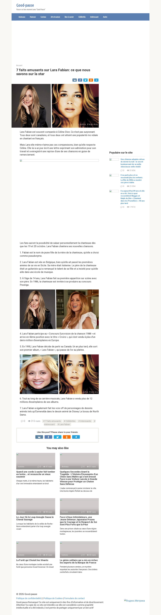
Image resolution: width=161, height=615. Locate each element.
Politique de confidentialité (28, 598)
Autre (105, 17)
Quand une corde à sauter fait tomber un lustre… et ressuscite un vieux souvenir (35, 474)
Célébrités (82, 17)
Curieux (43, 17)
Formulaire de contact (74, 598)
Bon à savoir (69, 17)
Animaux (22, 17)
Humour (33, 17)
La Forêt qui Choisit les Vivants (32, 560)
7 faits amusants (53, 421)
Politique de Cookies (53, 598)
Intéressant (94, 17)
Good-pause (25, 5)
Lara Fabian (65, 424)
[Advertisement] (80, 40)
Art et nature (55, 17)
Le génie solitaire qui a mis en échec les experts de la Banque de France (79, 561)
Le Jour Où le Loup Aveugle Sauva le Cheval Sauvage (35, 518)
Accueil (19, 65)
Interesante (85, 421)
